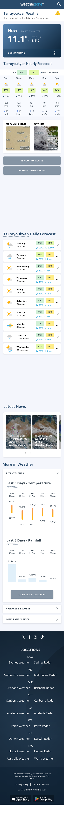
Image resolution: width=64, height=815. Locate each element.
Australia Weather (18, 758)
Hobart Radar (43, 751)
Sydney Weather (19, 662)
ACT (30, 695)
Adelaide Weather (18, 713)
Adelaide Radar (44, 713)
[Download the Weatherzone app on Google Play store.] (43, 799)
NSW (30, 657)
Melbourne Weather (17, 675)
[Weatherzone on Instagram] (35, 637)
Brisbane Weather (18, 688)
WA (30, 720)
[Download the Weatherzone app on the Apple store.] (20, 799)
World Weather (44, 758)
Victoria (15, 18)
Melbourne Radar (45, 675)
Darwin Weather (19, 739)
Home (6, 18)
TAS (30, 746)
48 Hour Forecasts (32, 160)
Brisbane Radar (44, 688)
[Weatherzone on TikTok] (42, 637)
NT (30, 733)
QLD (30, 682)
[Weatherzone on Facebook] (29, 637)
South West (27, 18)
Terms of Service (41, 784)
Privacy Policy (22, 784)
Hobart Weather (19, 751)
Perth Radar (42, 726)
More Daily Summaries (32, 594)
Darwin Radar (43, 739)
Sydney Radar (43, 662)
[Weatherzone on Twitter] (23, 637)
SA (30, 708)
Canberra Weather (18, 700)
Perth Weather (20, 726)
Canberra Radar (44, 700)
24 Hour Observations (32, 170)
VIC (30, 670)
